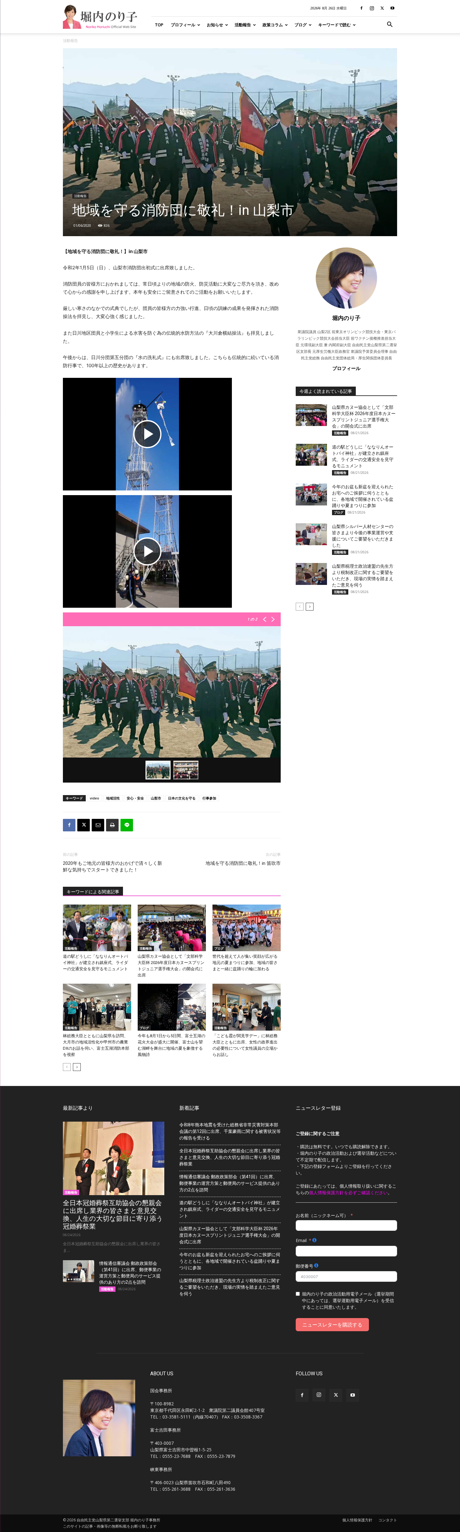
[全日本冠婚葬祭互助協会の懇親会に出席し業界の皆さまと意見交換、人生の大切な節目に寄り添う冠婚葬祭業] (113, 1158)
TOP (159, 25)
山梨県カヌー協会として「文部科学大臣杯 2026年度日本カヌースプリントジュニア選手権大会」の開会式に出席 (229, 1235)
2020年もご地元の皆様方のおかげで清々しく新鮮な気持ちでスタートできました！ (112, 866)
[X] (382, 8)
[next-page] (77, 1067)
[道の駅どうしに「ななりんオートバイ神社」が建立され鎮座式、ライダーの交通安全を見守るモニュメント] (97, 928)
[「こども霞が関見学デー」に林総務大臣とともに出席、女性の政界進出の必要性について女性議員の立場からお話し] (246, 1007)
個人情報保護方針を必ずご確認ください (348, 1192)
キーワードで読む (334, 25)
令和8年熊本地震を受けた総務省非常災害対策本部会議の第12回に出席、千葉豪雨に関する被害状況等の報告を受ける (230, 1131)
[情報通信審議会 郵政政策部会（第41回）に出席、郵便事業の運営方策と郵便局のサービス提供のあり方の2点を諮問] (78, 1271)
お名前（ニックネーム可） (322, 1215)
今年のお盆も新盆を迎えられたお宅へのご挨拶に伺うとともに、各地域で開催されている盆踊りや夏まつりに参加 (229, 1261)
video (94, 798)
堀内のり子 (346, 318)
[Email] (98, 825)
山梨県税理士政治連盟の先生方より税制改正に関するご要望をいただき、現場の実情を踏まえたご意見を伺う (229, 1287)
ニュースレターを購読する (332, 1324)
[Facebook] (361, 8)
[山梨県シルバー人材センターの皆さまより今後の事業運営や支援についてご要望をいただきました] (311, 534)
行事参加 (209, 798)
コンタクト (387, 1520)
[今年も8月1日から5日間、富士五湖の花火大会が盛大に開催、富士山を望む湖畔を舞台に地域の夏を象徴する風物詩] (172, 1007)
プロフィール (183, 25)
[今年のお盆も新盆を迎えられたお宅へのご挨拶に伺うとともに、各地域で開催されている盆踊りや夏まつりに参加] (311, 494)
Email (301, 1240)
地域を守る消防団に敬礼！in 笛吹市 (243, 863)
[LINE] (126, 825)
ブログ (300, 25)
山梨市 (156, 798)
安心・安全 (135, 798)
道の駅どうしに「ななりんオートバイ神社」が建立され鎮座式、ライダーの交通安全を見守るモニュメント (95, 962)
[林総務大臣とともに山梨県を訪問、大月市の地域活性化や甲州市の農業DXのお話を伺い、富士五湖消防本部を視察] (97, 1007)
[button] (389, 25)
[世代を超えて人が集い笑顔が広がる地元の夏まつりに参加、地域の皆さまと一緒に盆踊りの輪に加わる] (246, 928)
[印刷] (112, 825)
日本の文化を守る (182, 798)
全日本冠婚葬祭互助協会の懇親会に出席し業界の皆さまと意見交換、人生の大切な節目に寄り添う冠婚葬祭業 (113, 1214)
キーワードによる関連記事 (93, 891)
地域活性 (113, 798)
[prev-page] (67, 1067)
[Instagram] (371, 8)
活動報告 (243, 25)
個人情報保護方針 (357, 1520)
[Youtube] (392, 8)
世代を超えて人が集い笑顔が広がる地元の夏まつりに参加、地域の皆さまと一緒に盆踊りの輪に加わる (245, 962)
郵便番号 (304, 1266)
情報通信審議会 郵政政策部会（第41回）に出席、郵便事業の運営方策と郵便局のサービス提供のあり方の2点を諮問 (229, 1183)
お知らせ (215, 25)
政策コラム (273, 25)
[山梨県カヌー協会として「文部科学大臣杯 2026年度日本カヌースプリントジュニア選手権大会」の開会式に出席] (172, 928)
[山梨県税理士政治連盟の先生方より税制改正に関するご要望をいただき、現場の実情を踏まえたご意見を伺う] (311, 574)
